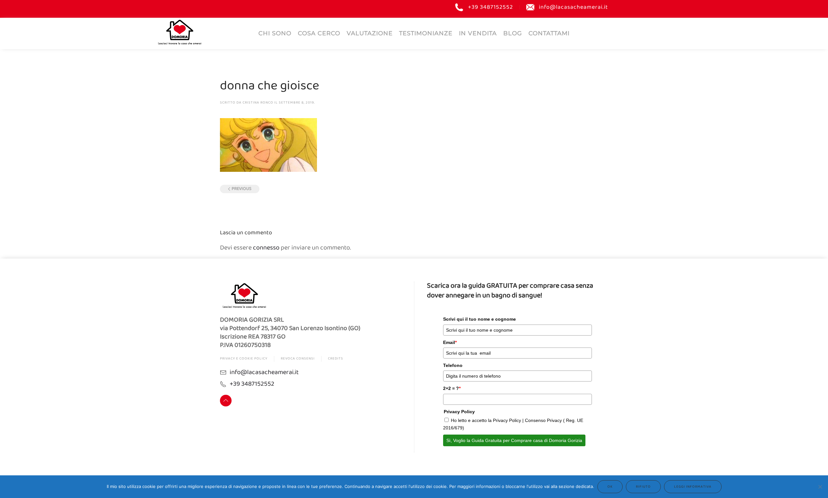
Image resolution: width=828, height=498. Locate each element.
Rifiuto (643, 486)
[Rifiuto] (820, 486)
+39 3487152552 (490, 7)
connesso (266, 247)
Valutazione (370, 33)
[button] (226, 400)
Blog (512, 33)
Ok (610, 486)
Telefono (453, 365)
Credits (335, 358)
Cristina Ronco (258, 102)
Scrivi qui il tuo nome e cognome (479, 319)
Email (450, 342)
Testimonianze (425, 33)
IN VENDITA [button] (478, 33)
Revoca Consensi (298, 358)
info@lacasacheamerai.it (573, 7)
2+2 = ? (452, 388)
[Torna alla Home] (179, 32)
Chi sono (274, 33)
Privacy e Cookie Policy (243, 358)
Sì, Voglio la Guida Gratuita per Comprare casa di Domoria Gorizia (514, 440)
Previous (241, 189)
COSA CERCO (319, 33)
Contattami (549, 33)
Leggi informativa (693, 486)
